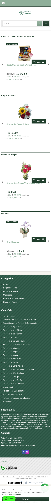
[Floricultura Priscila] (25, 12)
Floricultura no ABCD (12, 359)
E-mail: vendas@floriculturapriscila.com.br (19, 445)
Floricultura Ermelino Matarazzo (16, 344)
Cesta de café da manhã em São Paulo (19, 320)
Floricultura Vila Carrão (12, 380)
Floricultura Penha (10, 362)
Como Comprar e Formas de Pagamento (20, 323)
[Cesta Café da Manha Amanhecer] (25, 62)
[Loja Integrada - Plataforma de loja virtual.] (34, 482)
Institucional (8, 387)
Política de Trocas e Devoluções (16, 398)
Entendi (25, 499)
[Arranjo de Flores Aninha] (25, 121)
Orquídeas (7, 295)
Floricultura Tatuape (11, 377)
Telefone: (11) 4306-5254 (12, 438)
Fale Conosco (9, 316)
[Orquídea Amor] (25, 239)
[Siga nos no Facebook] (24, 452)
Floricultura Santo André (13, 366)
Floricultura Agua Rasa (12, 327)
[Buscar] (39, 23)
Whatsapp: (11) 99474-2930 (13, 440)
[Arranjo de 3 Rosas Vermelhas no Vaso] (25, 180)
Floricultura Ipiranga (11, 348)
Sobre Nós (7, 402)
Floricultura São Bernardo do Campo (18, 369)
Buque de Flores (10, 288)
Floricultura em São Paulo (14, 341)
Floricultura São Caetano (13, 373)
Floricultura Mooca (10, 355)
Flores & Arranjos (10, 291)
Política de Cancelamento (13, 391)
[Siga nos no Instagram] (27, 452)
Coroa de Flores (10, 302)
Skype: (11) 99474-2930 (12, 443)
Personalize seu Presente (14, 298)
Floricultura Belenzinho (12, 334)
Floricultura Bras (10, 337)
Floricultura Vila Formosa (13, 384)
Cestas (6, 284)
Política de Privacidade (12, 394)
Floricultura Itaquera (11, 352)
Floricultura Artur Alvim (12, 330)
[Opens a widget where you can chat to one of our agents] (9, 499)
